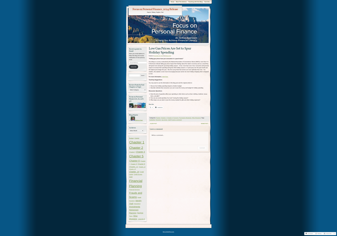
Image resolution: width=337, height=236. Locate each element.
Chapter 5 (136, 156)
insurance (137, 204)
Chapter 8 (133, 164)
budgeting (152, 120)
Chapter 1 (136, 142)
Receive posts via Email (135, 50)
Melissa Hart (168, 55)
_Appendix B (141, 219)
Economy (176, 118)
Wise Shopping (196, 118)
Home (172, 1)
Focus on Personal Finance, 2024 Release (155, 9)
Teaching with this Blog (195, 1)
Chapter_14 (134, 172)
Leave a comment (177, 120)
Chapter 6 (170, 118)
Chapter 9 (141, 164)
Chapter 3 (132, 152)
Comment (202, 148)
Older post (153, 123)
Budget (158, 118)
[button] (131, 105)
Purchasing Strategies (185, 118)
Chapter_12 (142, 167)
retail (169, 120)
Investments (134, 207)
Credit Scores (138, 174)
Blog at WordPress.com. (168, 231)
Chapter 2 (163, 118)
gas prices (164, 120)
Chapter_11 (133, 167)
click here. (165, 76)
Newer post (205, 123)
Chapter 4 (140, 152)
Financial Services (134, 189)
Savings (140, 213)
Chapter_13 (132, 169)
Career (136, 138)
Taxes (131, 216)
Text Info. (207, 1)
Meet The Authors (181, 1)
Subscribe (133, 66)
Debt (131, 177)
